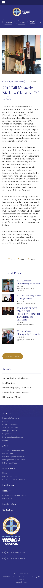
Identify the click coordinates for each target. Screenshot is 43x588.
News (4, 473)
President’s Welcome (10, 418)
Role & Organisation (10, 424)
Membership (8, 485)
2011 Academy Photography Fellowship (28, 282)
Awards (6, 81)
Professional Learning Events (13, 479)
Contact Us (7, 510)
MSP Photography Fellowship (16, 388)
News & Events (9, 468)
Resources (7, 491)
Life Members (8, 383)
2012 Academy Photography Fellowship (28, 333)
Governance (7, 498)
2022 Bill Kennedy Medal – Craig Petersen (29, 297)
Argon (26, 582)
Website (18, 582)
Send (12, 259)
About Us (6, 413)
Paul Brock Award (22, 324)
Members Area (9, 504)
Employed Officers (9, 431)
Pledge (5, 421)
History (5, 440)
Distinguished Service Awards (16, 392)
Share (22, 259)
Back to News (12, 356)
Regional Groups (8, 434)
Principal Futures (21, 22)
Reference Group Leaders (12, 437)
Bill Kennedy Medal (17, 81)
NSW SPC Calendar (10, 476)
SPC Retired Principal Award (16, 378)
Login (32, 22)
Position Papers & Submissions (14, 495)
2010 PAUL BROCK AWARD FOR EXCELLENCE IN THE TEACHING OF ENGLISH (28, 314)
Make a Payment (8, 22)
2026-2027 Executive (10, 427)
